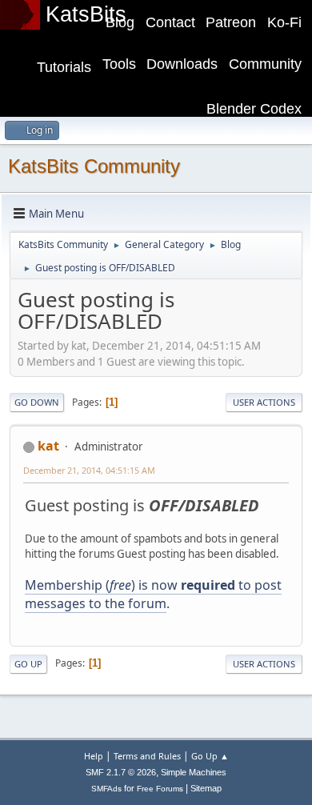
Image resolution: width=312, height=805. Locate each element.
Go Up (28, 664)
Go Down (36, 402)
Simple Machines (193, 772)
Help (93, 756)
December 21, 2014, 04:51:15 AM (89, 470)
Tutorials (64, 67)
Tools (119, 64)
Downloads (182, 64)
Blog (120, 22)
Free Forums (160, 788)
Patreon (231, 22)
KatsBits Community (94, 166)
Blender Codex (254, 109)
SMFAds (106, 788)
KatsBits (86, 14)
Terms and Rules (147, 756)
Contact (170, 22)
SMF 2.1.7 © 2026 (121, 772)
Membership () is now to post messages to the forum (153, 593)
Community (265, 64)
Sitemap (206, 788)
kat (48, 446)
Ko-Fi (284, 22)
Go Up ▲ (210, 756)
